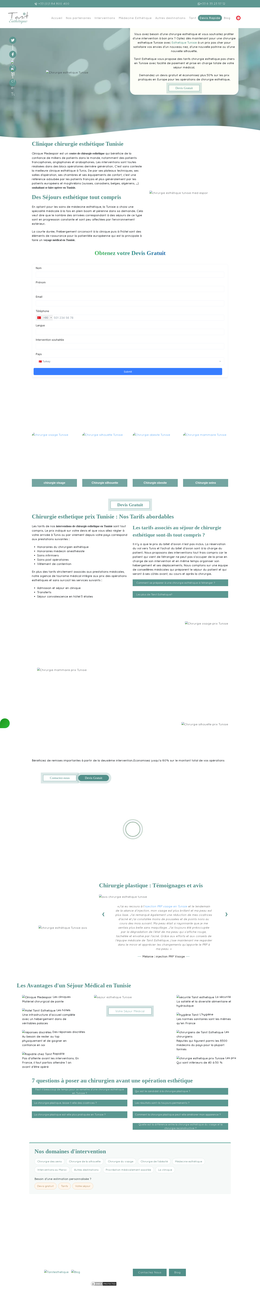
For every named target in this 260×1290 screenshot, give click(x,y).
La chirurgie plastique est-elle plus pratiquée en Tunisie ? (70, 1114)
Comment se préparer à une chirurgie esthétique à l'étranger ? (175, 582)
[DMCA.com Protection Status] (103, 1283)
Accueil (56, 17)
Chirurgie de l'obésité (154, 1161)
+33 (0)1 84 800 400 (53, 3)
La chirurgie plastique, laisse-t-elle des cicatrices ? (65, 1102)
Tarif (192, 17)
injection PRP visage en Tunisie (165, 906)
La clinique (165, 1169)
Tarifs (64, 1185)
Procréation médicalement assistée (128, 1169)
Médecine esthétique (188, 1161)
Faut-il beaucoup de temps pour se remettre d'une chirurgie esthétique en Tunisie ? (79, 1091)
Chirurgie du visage (120, 1161)
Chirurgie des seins (49, 1161)
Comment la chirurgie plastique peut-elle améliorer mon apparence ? (178, 1114)
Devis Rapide (210, 17)
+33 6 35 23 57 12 (212, 3)
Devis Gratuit (184, 88)
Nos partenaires (78, 17)
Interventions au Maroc (52, 1169)
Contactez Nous (149, 1272)
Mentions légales (76, 1283)
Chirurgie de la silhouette (85, 1161)
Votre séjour (82, 1185)
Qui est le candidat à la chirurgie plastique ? (162, 1091)
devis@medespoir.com (61, 1261)
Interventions (104, 17)
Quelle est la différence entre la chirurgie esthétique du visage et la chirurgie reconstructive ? (180, 1126)
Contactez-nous (60, 778)
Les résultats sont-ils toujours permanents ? (162, 1102)
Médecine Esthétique (135, 17)
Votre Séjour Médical (130, 1011)
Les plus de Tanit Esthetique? (154, 594)
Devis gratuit (45, 1185)
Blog (227, 17)
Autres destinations (170, 17)
